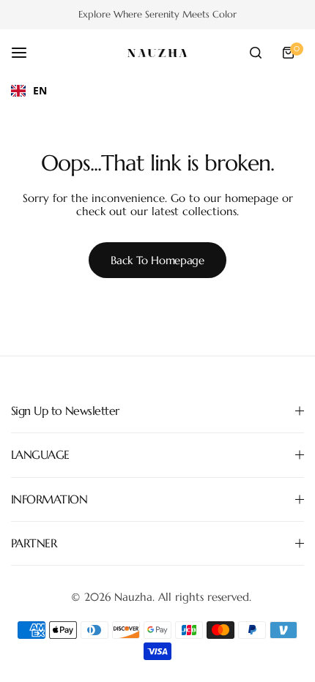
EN (40, 90)
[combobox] (29, 90)
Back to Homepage (157, 260)
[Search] (256, 53)
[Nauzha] (157, 53)
